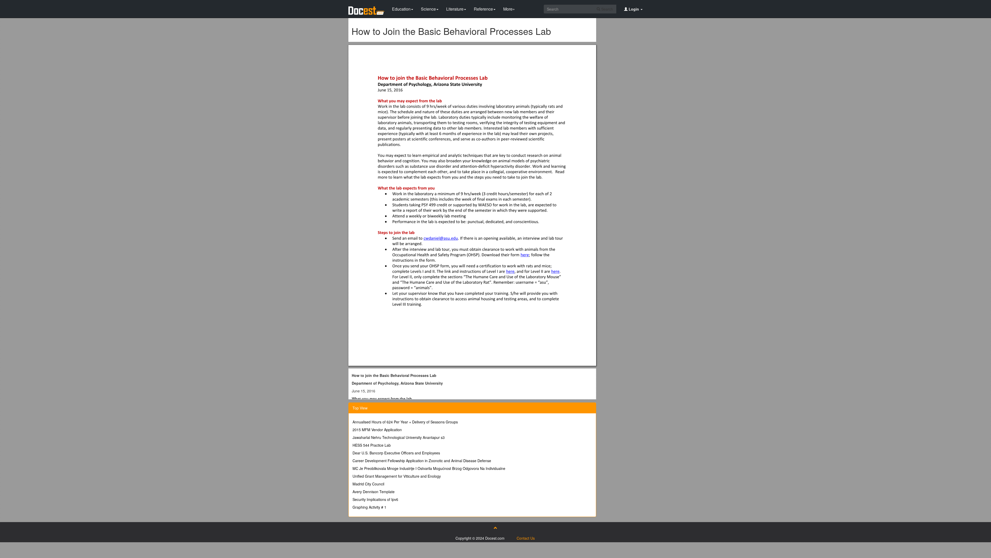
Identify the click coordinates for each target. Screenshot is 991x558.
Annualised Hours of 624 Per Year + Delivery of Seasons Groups (405, 421)
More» (509, 9)
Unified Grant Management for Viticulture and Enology (397, 476)
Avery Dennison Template (374, 491)
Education (401, 9)
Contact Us (526, 538)
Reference (483, 9)
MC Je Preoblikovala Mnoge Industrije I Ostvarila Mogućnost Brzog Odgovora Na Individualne (429, 468)
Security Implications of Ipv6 (375, 499)
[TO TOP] (495, 527)
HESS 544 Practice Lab (372, 445)
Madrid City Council (368, 483)
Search (606, 9)
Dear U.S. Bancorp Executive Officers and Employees (396, 452)
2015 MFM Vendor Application (377, 429)
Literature (454, 9)
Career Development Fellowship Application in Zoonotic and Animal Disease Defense (422, 460)
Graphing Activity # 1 (369, 507)
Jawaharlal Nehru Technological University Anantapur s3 (399, 437)
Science (428, 9)
